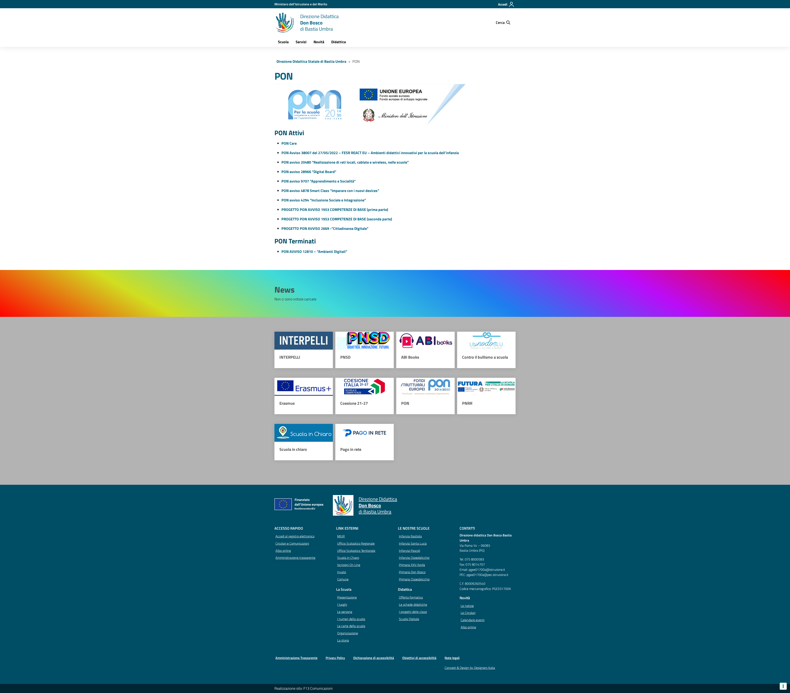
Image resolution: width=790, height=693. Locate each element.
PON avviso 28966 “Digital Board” (308, 171)
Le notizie (467, 605)
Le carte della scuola (351, 625)
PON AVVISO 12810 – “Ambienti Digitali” (314, 251)
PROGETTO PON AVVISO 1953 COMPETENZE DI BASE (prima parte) (334, 209)
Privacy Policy (335, 657)
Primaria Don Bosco (412, 572)
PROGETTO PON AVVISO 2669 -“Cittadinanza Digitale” (324, 228)
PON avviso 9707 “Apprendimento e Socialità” (318, 181)
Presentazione (347, 597)
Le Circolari (468, 612)
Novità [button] (319, 42)
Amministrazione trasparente (295, 557)
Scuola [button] (283, 42)
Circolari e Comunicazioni (292, 543)
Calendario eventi (472, 619)
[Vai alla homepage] (284, 22)
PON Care (289, 143)
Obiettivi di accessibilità (419, 657)
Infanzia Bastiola (410, 536)
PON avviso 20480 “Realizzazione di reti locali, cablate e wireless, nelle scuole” (345, 162)
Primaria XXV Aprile (412, 564)
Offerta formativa (411, 597)
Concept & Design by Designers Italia (470, 667)
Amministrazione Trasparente (296, 657)
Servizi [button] (301, 42)
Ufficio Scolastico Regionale (356, 543)
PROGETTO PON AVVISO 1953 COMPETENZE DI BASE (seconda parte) (336, 219)
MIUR (341, 536)
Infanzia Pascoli (409, 550)
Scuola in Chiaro (348, 557)
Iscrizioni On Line (348, 564)
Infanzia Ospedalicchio (414, 557)
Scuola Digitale (409, 618)
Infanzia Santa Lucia (413, 543)
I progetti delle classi (413, 611)
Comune (343, 579)
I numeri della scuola (351, 618)
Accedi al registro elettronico (294, 536)
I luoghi (342, 604)
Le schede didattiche (413, 604)
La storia (343, 640)
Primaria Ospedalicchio (414, 579)
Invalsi (341, 572)
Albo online (283, 550)
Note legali (452, 657)
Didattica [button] (338, 42)
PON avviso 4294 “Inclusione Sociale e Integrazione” (323, 200)
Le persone (344, 611)
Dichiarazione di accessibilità (373, 657)
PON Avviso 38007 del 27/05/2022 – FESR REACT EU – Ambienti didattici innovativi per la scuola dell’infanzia (370, 153)
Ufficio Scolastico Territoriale (356, 550)
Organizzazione (347, 633)
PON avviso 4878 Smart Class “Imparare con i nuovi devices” (330, 190)
